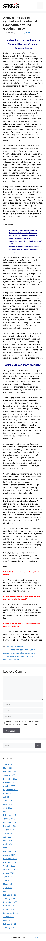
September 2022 (10, 913)
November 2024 (10, 826)
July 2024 (7, 833)
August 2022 (8, 917)
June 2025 (7, 801)
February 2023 (9, 895)
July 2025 (7, 797)
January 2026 (9, 775)
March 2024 (8, 848)
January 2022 (9, 927)
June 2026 (7, 764)
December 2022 (10, 902)
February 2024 (9, 851)
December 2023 (10, 859)
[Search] (38, 745)
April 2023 (7, 888)
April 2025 (7, 808)
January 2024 (9, 855)
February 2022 (9, 924)
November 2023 (10, 862)
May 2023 (7, 884)
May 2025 (7, 804)
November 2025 (10, 782)
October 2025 (9, 786)
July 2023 (7, 877)
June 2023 (7, 880)
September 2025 (10, 790)
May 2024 (7, 840)
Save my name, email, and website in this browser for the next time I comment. (23, 722)
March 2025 (8, 811)
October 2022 (9, 909)
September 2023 (10, 869)
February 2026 (9, 772)
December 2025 (10, 779)
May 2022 (7, 920)
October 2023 (9, 866)
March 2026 (8, 768)
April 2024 (7, 844)
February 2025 (9, 815)
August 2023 (8, 873)
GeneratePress (33, 938)
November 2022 (10, 906)
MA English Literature (15, 646)
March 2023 (8, 891)
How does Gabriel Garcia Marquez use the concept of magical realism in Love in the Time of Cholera (25, 249)
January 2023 (9, 898)
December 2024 (10, 822)
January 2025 (9, 819)
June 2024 (7, 837)
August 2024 (8, 830)
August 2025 (8, 793)
